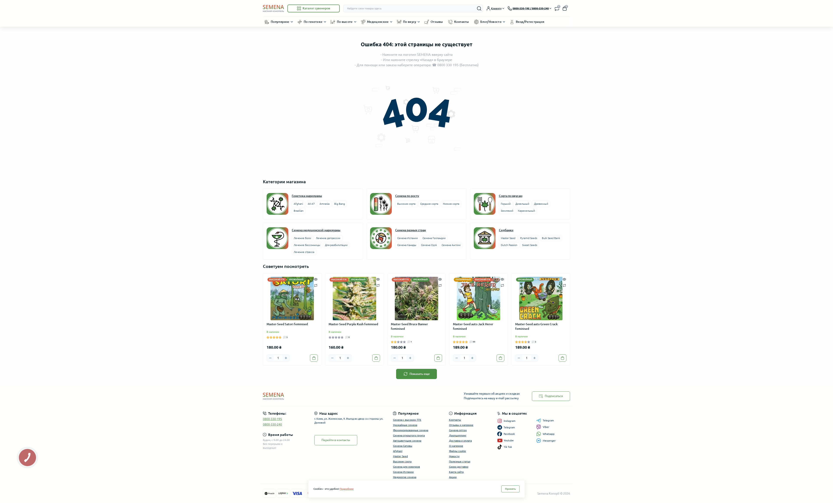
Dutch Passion (509, 245)
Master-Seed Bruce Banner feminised (409, 326)
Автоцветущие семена (407, 440)
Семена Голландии (434, 238)
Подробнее (347, 488)
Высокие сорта (406, 203)
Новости (454, 456)
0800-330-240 (272, 424)
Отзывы (437, 21)
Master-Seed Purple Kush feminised (353, 324)
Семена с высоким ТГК (407, 419)
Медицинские (378, 21)
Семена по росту (407, 195)
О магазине (456, 445)
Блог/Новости (491, 21)
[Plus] (285, 358)
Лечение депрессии (328, 238)
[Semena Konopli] (338, 396)
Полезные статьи (459, 461)
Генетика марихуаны (307, 195)
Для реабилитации (336, 245)
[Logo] (273, 8)
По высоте (345, 21)
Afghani (298, 203)
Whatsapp (548, 433)
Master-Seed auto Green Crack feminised (536, 326)
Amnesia (325, 203)
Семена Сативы (402, 445)
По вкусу (409, 21)
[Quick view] (315, 279)
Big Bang (339, 203)
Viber (546, 426)
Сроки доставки (458, 466)
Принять (510, 488)
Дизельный (522, 203)
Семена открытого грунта (409, 435)
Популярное (280, 21)
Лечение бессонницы (307, 245)
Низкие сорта (451, 203)
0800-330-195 (272, 419)
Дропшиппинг (457, 435)
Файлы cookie (457, 451)
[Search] (479, 8)
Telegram (548, 420)
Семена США (429, 245)
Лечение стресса (304, 252)
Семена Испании (407, 238)
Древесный (541, 203)
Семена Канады (406, 245)
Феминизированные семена (410, 430)
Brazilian (298, 210)
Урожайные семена (405, 425)
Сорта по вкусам (510, 195)
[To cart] (314, 358)
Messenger (549, 440)
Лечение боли (302, 238)
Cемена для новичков (406, 466)
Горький (506, 203)
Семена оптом (458, 430)
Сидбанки (506, 230)
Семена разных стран (410, 230)
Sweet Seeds (529, 245)
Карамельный (526, 210)
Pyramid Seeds (528, 238)
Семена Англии (451, 245)
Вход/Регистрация (530, 21)
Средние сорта (429, 203)
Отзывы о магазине (461, 425)
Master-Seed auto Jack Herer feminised (473, 326)
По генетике (313, 21)
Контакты (461, 21)
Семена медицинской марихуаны (316, 230)
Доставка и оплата (460, 440)
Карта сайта (456, 471)
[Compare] (315, 285)
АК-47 (311, 203)
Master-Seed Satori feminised (287, 324)
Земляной (507, 210)
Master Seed (508, 238)
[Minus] (270, 358)
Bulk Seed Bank (551, 238)
